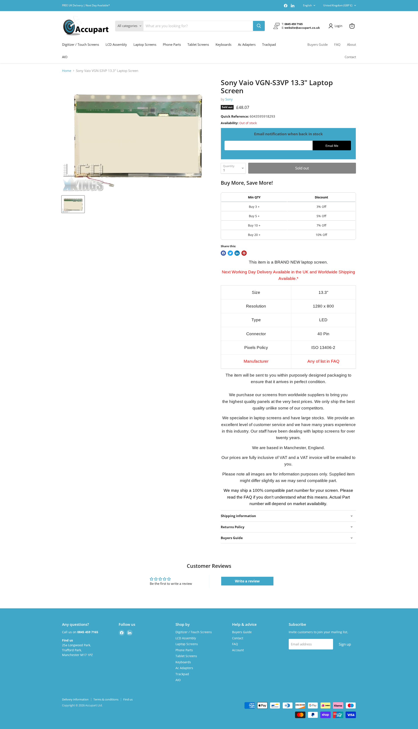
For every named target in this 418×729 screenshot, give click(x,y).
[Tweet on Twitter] (230, 253)
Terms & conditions (105, 699)
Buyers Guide (317, 44)
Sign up (345, 644)
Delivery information (75, 699)
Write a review (247, 581)
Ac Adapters (247, 44)
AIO (64, 57)
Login (338, 26)
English (307, 5)
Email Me (331, 145)
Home (66, 71)
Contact (350, 57)
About (351, 44)
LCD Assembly (116, 44)
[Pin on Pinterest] (244, 253)
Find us (128, 699)
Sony (229, 99)
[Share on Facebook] (223, 253)
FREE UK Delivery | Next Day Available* (86, 5)
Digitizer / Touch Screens (80, 44)
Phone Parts (172, 44)
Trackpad (269, 44)
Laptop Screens (144, 44)
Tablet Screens (198, 44)
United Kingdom (337, 5)
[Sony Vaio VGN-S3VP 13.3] (73, 204)
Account (238, 650)
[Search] (259, 26)
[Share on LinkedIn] (237, 253)
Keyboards (223, 44)
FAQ (337, 44)
